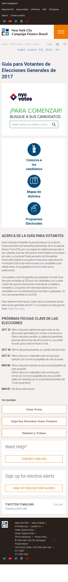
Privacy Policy (40, 537)
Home (5, 44)
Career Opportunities (24, 530)
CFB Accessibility (18, 15)
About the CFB (8, 9)
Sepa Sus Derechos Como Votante (34, 421)
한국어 (49, 49)
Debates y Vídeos (34, 433)
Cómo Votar (34, 409)
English (21, 49)
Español (32, 49)
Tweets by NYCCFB (16, 508)
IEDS (44, 9)
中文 (41, 49)
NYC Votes (17, 44)
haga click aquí (16, 308)
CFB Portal (35, 9)
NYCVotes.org (21, 526)
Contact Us (36, 526)
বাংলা (57, 49)
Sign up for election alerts (34, 488)
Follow (58, 504)
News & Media (22, 9)
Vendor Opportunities (24, 533)
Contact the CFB (34, 459)
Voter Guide (32, 44)
